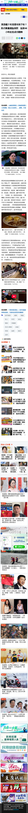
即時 (8, 5)
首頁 (3, 5)
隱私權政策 (16, 809)
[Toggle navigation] (2, 2)
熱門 (23, 5)
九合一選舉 (15, 5)
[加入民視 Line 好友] (14, 542)
